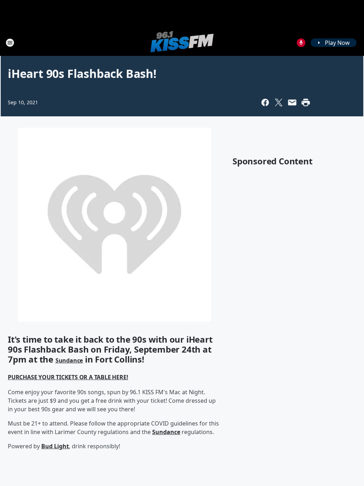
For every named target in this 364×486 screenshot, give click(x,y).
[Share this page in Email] (292, 102)
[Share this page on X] (279, 102)
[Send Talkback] (301, 42)
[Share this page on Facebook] (265, 102)
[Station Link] (182, 42)
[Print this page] (306, 102)
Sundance (69, 360)
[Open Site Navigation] (10, 42)
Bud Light (55, 446)
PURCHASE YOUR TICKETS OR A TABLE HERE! (68, 377)
